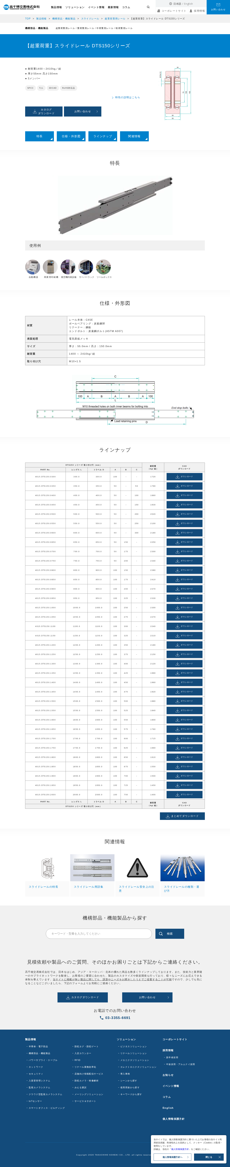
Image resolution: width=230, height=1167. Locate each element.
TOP (28, 18)
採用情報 (199, 10)
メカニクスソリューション (134, 1060)
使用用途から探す (130, 1087)
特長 (39, 136)
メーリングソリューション (89, 1094)
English (188, 3)
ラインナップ (102, 136)
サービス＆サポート (85, 1101)
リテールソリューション (133, 1053)
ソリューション (75, 7)
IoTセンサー (35, 1101)
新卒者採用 (172, 1057)
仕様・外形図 (71, 136)
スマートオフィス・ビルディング (47, 1108)
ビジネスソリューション (133, 1046)
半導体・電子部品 (38, 1046)
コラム (126, 7)
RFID (78, 1060)
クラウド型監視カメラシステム (46, 1094)
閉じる (209, 1157)
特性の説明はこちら (127, 97)
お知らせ (168, 1074)
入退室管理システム (39, 1080)
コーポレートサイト (174, 10)
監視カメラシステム (39, 1087)
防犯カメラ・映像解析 (87, 1080)
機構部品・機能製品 (64, 18)
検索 (170, 933)
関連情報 (134, 136)
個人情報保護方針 (174, 1118)
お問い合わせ (218, 9)
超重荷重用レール (115, 18)
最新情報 (113, 7)
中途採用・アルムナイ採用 (180, 1064)
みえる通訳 (81, 1087)
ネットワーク (36, 1067)
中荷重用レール (104, 28)
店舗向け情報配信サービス (89, 1074)
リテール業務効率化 (85, 1067)
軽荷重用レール (124, 28)
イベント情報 (96, 7)
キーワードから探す (131, 1094)
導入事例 (125, 1074)
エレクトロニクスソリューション (138, 1067)
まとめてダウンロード (185, 816)
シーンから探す (128, 1080)
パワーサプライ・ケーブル (43, 1060)
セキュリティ (36, 1074)
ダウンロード (187, 476)
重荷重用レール (85, 28)
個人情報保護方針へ (172, 1157)
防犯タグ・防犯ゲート (87, 1046)
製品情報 (56, 7)
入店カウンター (83, 1053)
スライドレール (90, 18)
